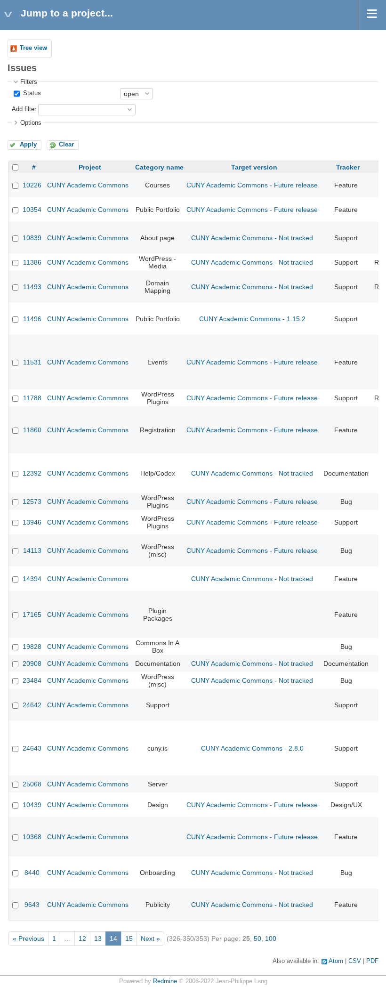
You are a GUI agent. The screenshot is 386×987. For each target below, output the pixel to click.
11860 (32, 430)
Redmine (165, 981)
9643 (32, 904)
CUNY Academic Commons (88, 185)
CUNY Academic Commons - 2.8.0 (252, 748)
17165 (32, 614)
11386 (32, 262)
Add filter (24, 109)
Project (90, 167)
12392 (32, 473)
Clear (66, 144)
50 (257, 938)
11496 (32, 319)
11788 (32, 398)
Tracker (348, 167)
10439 (32, 805)
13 (98, 938)
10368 (32, 837)
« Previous (28, 938)
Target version (254, 167)
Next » (150, 938)
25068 (32, 784)
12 (82, 938)
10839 (32, 238)
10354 (32, 209)
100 (270, 938)
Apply (28, 144)
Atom (336, 961)
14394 (32, 578)
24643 (32, 748)
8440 (32, 872)
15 (129, 938)
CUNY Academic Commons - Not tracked (252, 238)
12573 (32, 501)
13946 (32, 522)
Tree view (33, 48)
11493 (32, 287)
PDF (372, 961)
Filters (28, 82)
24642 (32, 705)
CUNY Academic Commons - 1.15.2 (252, 319)
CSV (354, 961)
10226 (32, 185)
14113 (32, 550)
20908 (32, 663)
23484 (32, 680)
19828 (32, 646)
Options (30, 123)
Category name (159, 167)
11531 (32, 362)
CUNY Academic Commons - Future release (252, 185)
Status (31, 93)
